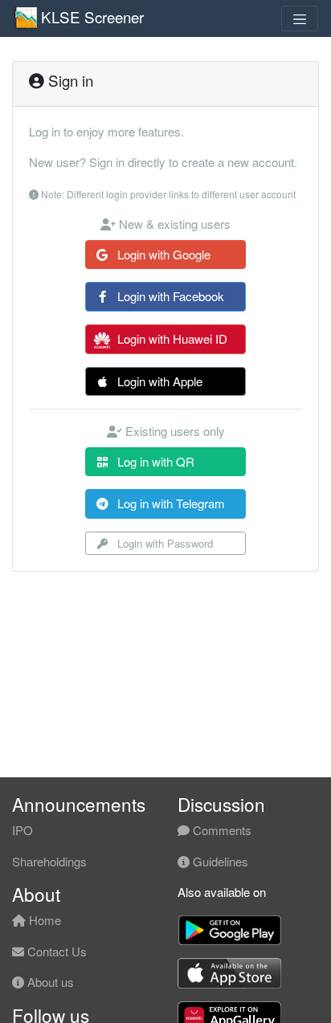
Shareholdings (49, 861)
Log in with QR (154, 461)
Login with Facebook (169, 295)
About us (49, 981)
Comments (220, 829)
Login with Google (162, 254)
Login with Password (163, 543)
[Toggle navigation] (299, 18)
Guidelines (219, 861)
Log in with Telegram (169, 503)
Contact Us (55, 951)
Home (43, 919)
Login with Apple (158, 381)
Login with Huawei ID (170, 338)
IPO (22, 829)
